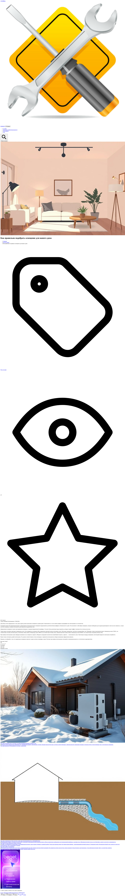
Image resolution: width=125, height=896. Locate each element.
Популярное (6, 131)
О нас (2, 892)
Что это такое (6, 242)
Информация (22, 892)
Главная (5, 241)
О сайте (5, 128)
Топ (4, 132)
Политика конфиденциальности (10, 129)
